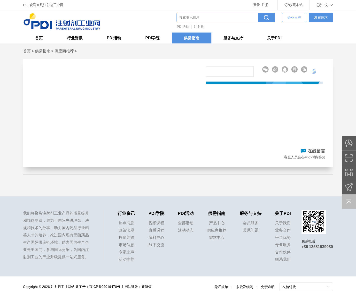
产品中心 (216, 223)
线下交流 (156, 245)
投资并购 (126, 237)
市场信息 (126, 245)
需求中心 (216, 237)
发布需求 (321, 17)
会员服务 (250, 223)
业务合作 (283, 230)
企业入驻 (294, 17)
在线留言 (316, 151)
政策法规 (126, 230)
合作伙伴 (283, 252)
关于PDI (274, 38)
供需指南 (191, 38)
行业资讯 (75, 38)
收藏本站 (296, 5)
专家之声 (126, 252)
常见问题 (250, 230)
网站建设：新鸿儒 (138, 287)
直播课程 (156, 230)
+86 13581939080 (317, 247)
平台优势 (283, 237)
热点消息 (126, 223)
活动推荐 (126, 259)
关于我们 (283, 223)
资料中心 (156, 237)
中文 (325, 5)
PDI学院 (152, 38)
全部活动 (185, 223)
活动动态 (185, 230)
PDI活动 (183, 27)
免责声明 (268, 287)
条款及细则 (244, 287)
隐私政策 (221, 287)
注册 (265, 5)
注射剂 (199, 27)
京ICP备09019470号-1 (106, 287)
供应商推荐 (64, 51)
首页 (39, 38)
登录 (256, 5)
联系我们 (283, 259)
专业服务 (283, 245)
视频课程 (156, 223)
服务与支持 (233, 38)
